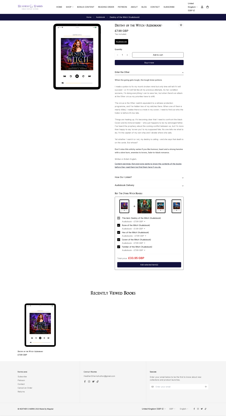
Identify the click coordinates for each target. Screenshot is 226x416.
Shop (68, 7)
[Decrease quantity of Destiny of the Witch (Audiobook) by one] (117, 55)
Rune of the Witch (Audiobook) (136, 225)
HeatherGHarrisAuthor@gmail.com (99, 376)
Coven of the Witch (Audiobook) (136, 239)
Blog (144, 7)
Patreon (122, 7)
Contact (155, 7)
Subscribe (169, 7)
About (134, 7)
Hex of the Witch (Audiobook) (135, 232)
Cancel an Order (25, 388)
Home (59, 7)
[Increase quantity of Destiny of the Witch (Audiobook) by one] (127, 55)
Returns (21, 391)
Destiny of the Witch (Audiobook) (30, 351)
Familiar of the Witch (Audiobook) (137, 247)
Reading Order (106, 7)
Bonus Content (85, 7)
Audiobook (100, 17)
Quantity (118, 49)
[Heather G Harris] (30, 7)
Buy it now (149, 62)
